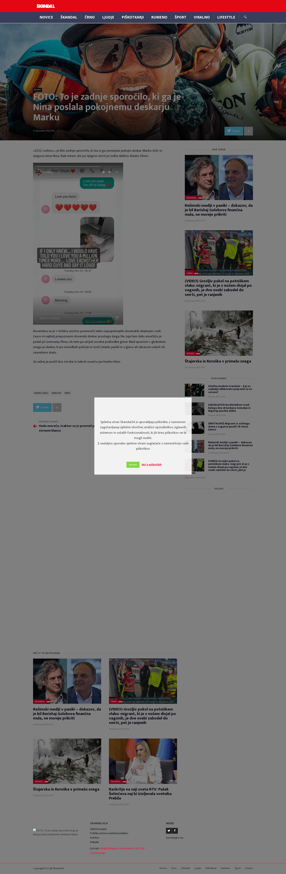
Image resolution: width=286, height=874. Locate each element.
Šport (180, 17)
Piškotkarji (133, 17)
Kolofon (94, 837)
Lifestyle (226, 17)
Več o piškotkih (151, 464)
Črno (90, 17)
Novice (46, 17)
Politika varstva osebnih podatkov (109, 833)
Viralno (202, 17)
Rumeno (159, 17)
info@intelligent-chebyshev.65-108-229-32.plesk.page (117, 850)
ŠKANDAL (69, 17)
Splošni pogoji (98, 829)
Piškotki (94, 842)
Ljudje (108, 17)
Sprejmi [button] (133, 464)
